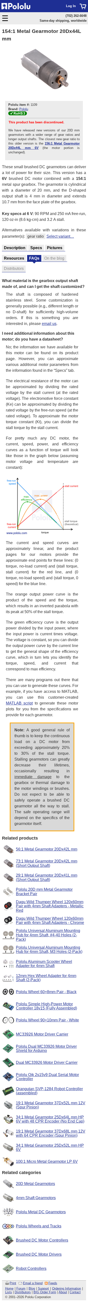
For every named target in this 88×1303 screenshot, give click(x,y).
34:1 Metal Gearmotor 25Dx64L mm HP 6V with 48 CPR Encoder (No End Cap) (50, 1119)
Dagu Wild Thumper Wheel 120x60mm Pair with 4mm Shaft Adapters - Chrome (50, 920)
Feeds (52, 1283)
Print (13, 1283)
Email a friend (33, 1283)
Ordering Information (66, 1288)
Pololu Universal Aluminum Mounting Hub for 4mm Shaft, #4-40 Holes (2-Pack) (48, 935)
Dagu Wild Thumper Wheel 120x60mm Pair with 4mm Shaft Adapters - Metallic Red (50, 906)
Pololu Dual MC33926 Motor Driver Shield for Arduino (46, 1048)
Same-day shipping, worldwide (63, 20)
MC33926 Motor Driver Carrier (42, 1034)
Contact (75, 1292)
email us (49, 324)
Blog (32, 1288)
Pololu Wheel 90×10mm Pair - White (47, 1020)
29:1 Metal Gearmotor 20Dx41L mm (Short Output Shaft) (46, 877)
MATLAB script (19, 703)
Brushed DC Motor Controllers (42, 1240)
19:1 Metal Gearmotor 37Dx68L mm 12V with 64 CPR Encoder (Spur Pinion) (50, 1133)
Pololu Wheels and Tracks (38, 1226)
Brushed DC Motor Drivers (39, 1254)
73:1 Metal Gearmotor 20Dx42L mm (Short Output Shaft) (46, 863)
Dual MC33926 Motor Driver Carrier (46, 1062)
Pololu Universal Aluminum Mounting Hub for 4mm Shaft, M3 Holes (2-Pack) (49, 949)
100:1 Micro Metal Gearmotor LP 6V (47, 1161)
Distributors (23, 1292)
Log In (71, 6)
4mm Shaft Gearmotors (36, 1198)
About (63, 1292)
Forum (20, 1288)
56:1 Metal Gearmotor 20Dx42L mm (46, 849)
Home (9, 1288)
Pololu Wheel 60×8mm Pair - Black (46, 992)
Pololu (23, 109)
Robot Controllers (31, 1268)
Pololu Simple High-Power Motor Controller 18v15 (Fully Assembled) (46, 1006)
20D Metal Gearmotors (35, 1184)
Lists (8, 1292)
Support (43, 1288)
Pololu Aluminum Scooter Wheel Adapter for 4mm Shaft (44, 964)
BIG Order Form (44, 1292)
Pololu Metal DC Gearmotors (41, 1212)
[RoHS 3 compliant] (17, 114)
